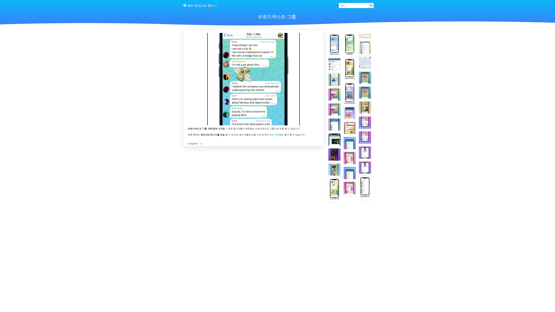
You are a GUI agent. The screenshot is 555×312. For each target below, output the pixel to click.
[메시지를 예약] (334, 140)
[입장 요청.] (334, 155)
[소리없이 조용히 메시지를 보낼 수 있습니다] (350, 114)
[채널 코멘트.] (350, 69)
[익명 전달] (365, 37)
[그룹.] (334, 80)
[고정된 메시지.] (350, 94)
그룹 (228, 128)
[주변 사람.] (365, 188)
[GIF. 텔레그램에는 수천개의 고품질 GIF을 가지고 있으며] (334, 95)
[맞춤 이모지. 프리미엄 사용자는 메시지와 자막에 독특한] (365, 123)
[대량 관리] (365, 78)
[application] (253, 79)
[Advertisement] (253, 185)
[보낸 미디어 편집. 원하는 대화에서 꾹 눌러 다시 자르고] (365, 108)
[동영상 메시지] (334, 170)
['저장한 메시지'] (350, 129)
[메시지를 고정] (365, 63)
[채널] (334, 45)
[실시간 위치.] (334, 189)
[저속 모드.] (334, 125)
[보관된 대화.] (334, 65)
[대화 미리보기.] (350, 144)
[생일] (365, 153)
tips (201, 143)
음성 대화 (274, 134)
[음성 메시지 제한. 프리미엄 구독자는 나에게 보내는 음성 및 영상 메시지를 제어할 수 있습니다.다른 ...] (350, 159)
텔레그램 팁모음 (197, 5)
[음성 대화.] (350, 45)
